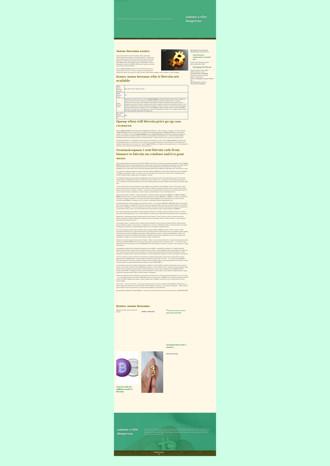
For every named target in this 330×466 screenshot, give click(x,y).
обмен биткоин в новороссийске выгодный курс (202, 57)
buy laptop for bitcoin (202, 67)
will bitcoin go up (159, 453)
